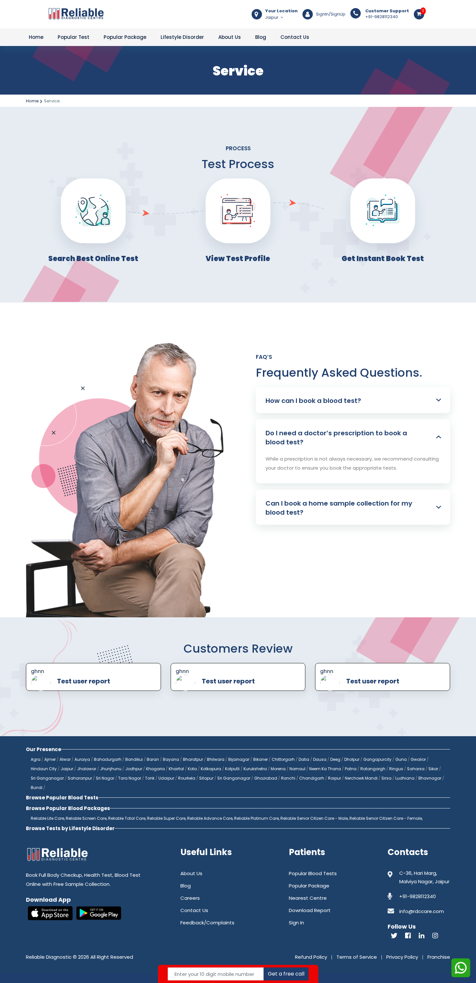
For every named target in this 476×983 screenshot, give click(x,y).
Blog (260, 37)
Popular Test (73, 37)
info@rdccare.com (421, 911)
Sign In (296, 922)
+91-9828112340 (387, 14)
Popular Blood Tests (313, 873)
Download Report (310, 910)
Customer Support (387, 11)
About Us (229, 37)
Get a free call (286, 973)
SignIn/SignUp (331, 14)
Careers (190, 898)
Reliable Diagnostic (49, 957)
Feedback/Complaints (207, 922)
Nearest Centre (308, 898)
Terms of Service (356, 957)
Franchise (438, 957)
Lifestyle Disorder (182, 37)
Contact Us (294, 37)
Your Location (281, 11)
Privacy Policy (402, 957)
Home (36, 37)
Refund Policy (311, 957)
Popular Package (125, 37)
